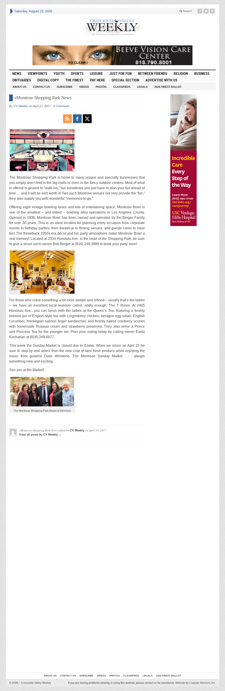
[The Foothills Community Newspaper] (112, 27)
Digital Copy (48, 80)
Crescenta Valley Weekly (35, 682)
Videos (84, 86)
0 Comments (61, 106)
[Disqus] (77, 498)
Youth (59, 73)
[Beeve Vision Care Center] (112, 55)
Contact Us (41, 86)
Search (187, 11)
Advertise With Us (161, 80)
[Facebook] (200, 11)
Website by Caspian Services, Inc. (195, 682)
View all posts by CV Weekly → (40, 434)
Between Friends (152, 73)
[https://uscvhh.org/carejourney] (183, 160)
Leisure (96, 73)
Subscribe (65, 86)
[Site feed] (213, 11)
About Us (19, 86)
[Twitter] (206, 11)
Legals (142, 86)
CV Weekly (21, 106)
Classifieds (122, 86)
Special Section (125, 80)
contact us (151, 682)
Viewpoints (37, 73)
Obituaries (21, 80)
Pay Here (97, 80)
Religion (181, 73)
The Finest (74, 80)
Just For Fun (120, 73)
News (16, 73)
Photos (101, 86)
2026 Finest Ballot (167, 86)
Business (201, 73)
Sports (77, 73)
